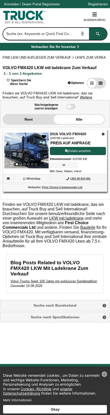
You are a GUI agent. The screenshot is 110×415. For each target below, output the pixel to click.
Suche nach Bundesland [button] (55, 305)
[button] (76, 83)
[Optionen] (103, 134)
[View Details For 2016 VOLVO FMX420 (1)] (26, 150)
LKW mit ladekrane (66, 218)
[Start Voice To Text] (83, 33)
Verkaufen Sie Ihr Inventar (53, 48)
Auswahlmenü (94, 19)
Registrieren (51, 4)
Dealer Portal (31, 4)
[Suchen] (98, 34)
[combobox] (54, 34)
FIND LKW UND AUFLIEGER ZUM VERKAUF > (39, 57)
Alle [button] (79, 119)
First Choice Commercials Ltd (62, 187)
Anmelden (11, 4)
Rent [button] (29, 119)
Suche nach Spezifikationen (55, 317)
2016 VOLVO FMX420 (68, 134)
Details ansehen (79, 151)
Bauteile (87, 227)
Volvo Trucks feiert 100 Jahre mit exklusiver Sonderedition (53, 281)
